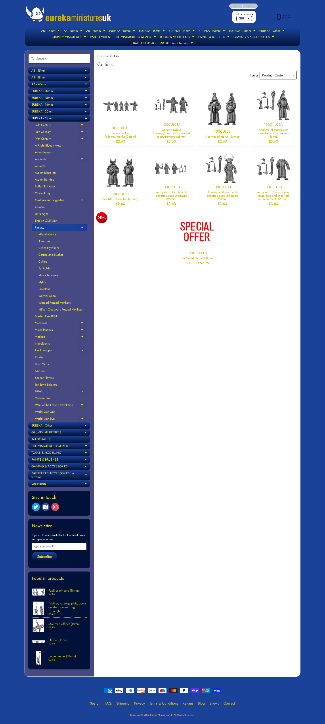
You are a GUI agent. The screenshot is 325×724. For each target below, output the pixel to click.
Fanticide (44, 268)
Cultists (42, 261)
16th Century (61, 125)
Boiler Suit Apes (45, 186)
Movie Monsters (48, 275)
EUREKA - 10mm (122, 31)
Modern (61, 337)
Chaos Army (42, 193)
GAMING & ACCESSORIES (254, 37)
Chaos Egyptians (48, 248)
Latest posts (60, 484)
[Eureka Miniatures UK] (69, 14)
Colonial (40, 207)
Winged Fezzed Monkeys (54, 302)
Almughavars (43, 152)
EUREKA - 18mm (182, 31)
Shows (214, 703)
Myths (42, 282)
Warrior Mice (47, 295)
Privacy (139, 703)
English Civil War (46, 220)
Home (101, 56)
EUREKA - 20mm (212, 31)
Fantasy (61, 228)
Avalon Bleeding (45, 172)
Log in (235, 6)
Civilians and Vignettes (61, 201)
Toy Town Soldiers (46, 384)
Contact (229, 703)
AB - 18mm (73, 31)
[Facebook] (46, 507)
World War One (45, 412)
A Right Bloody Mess (48, 145)
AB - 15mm (51, 31)
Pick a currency (244, 14)
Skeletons (44, 289)
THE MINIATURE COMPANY (135, 37)
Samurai (40, 371)
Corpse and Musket (50, 254)
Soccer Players (44, 377)
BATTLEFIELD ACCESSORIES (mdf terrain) (163, 43)
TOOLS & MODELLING (177, 37)
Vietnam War (43, 398)
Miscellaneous (47, 234)
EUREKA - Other (272, 31)
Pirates (39, 357)
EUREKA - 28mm (242, 31)
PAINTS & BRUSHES (214, 37)
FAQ (108, 703)
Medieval (61, 323)
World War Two (61, 419)
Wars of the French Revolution (61, 405)
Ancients (61, 160)
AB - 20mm (96, 31)
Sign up (250, 6)
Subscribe (44, 556)
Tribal (61, 392)
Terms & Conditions (163, 703)
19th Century (61, 139)
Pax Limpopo (61, 351)
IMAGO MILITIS (100, 37)
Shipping (123, 703)
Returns (188, 703)
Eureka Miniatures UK (161, 715)
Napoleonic (42, 343)
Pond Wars (42, 364)
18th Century (61, 132)
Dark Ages (41, 213)
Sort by (254, 75)
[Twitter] (36, 507)
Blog (201, 703)
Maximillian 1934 (46, 316)
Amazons (44, 241)
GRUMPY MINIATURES (69, 37)
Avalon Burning (44, 179)
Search (95, 703)
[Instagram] (55, 507)
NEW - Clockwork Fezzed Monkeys (60, 309)
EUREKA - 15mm (152, 31)
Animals (40, 166)
